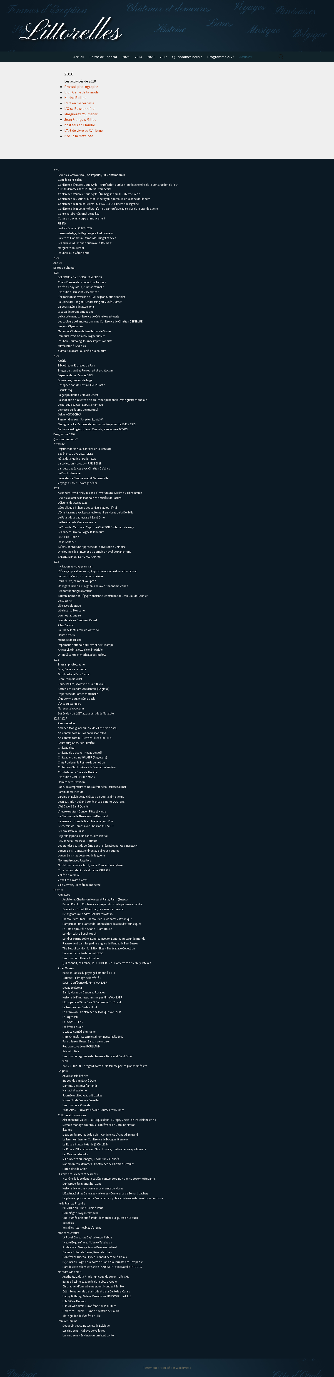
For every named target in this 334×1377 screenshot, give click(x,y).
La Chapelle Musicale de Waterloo (78, 630)
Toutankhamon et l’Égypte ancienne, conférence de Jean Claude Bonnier (102, 596)
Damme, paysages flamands (79, 1086)
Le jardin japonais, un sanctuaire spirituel (83, 836)
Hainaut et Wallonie (74, 1090)
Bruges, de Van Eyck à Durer (79, 1081)
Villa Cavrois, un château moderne (79, 885)
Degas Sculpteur (72, 988)
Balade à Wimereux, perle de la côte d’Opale (89, 1282)
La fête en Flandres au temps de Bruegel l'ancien (87, 238)
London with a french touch (79, 934)
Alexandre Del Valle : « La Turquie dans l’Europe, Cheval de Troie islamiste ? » (109, 1120)
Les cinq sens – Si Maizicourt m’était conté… (89, 1335)
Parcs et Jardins (67, 1321)
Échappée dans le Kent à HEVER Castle (81, 385)
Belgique (63, 1071)
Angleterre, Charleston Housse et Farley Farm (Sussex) (95, 899)
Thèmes (58, 890)
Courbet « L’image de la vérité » (81, 978)
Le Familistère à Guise (71, 831)
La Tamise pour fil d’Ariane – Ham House (87, 929)
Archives (245, 56)
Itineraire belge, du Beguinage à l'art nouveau (86, 233)
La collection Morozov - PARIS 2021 (79, 463)
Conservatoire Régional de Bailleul (79, 214)
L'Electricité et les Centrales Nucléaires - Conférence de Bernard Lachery (105, 1193)
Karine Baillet (75, 97)
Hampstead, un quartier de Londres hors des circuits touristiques (101, 924)
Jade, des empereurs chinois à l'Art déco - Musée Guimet (92, 787)
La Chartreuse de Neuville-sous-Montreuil (83, 816)
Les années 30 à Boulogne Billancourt (81, 532)
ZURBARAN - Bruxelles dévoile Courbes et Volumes (93, 1110)
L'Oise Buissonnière (69, 704)
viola (65, 1061)
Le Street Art (65, 601)
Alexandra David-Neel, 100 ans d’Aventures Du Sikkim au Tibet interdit (100, 493)
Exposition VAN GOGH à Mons (76, 777)
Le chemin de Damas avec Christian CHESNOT (86, 826)
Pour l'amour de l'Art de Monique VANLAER (84, 870)
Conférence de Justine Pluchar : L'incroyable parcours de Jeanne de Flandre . (104, 199)
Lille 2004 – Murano (74, 1301)
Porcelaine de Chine (74, 1169)
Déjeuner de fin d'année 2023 (75, 375)
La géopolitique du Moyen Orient (78, 395)
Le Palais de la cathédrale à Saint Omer (81, 517)
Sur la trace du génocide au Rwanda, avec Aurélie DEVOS (92, 429)
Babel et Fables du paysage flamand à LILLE (89, 973)
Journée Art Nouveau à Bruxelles (82, 1095)
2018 (56, 660)
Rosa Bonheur (66, 542)
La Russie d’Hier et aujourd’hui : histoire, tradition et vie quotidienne (104, 1149)
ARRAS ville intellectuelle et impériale (80, 650)
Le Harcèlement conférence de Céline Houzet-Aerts (88, 316)
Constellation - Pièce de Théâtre (77, 772)
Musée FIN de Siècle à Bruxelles (80, 1100)
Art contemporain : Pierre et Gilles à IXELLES (84, 738)
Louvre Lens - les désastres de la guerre (81, 855)
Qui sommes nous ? (187, 56)
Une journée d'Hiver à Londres (80, 958)
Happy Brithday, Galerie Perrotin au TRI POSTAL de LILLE (97, 1296)
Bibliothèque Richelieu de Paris (76, 365)
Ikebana (67, 1130)
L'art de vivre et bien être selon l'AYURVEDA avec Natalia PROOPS (102, 1267)
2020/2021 (59, 444)
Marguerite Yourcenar (80, 114)
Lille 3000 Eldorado (69, 606)
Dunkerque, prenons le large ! (76, 380)
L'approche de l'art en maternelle (78, 694)
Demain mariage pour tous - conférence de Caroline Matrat (98, 1125)
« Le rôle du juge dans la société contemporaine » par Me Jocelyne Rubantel (108, 1179)
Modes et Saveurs (68, 1233)
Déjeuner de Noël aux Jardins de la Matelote (84, 449)
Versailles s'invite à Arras (72, 880)
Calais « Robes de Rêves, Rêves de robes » (88, 1252)
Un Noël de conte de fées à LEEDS (82, 953)
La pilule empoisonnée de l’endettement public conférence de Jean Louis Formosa (112, 1198)
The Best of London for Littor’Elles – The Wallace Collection (98, 948)
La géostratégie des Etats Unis (76, 307)
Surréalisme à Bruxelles (72, 346)
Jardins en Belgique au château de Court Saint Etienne (91, 797)
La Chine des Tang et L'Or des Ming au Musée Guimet (90, 302)
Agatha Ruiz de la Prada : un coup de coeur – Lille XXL (95, 1277)
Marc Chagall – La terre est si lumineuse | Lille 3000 (92, 1037)
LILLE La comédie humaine (78, 1032)
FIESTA (62, 223)
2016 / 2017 (60, 718)
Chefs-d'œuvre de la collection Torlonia (82, 282)
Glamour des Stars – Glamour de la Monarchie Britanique (97, 919)
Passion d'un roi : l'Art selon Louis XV (80, 419)
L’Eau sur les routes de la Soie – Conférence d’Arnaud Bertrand (100, 1135)
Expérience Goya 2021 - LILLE (75, 454)
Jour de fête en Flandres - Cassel (77, 620)
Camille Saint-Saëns (70, 180)
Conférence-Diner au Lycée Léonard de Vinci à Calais (94, 1257)
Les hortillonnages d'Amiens (75, 591)
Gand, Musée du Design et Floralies (83, 992)
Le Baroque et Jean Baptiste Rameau (80, 405)
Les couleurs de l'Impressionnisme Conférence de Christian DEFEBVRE (100, 321)
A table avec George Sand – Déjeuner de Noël (89, 1247)
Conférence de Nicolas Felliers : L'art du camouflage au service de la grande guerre (108, 209)
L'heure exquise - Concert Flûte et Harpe (82, 811)
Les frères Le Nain (72, 1027)
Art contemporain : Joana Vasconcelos (82, 733)
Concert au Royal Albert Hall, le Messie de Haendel (93, 909)
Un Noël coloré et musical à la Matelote (82, 655)
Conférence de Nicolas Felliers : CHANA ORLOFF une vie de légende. (98, 204)
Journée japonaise (69, 615)
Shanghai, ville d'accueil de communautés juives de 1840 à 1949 (96, 424)
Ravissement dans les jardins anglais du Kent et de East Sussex (100, 943)
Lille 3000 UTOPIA (68, 537)
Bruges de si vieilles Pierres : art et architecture (85, 370)
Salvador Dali (70, 1051)
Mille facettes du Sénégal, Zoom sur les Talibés (90, 1159)
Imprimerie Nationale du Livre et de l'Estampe (85, 645)
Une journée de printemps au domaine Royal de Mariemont (94, 552)
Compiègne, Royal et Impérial (80, 1213)
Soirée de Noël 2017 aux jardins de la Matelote (86, 713)
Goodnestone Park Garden (74, 674)
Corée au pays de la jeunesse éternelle (81, 287)
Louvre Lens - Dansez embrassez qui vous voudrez (88, 851)
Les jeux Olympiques (70, 326)
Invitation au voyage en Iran (75, 566)
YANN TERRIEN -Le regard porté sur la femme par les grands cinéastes (104, 1066)
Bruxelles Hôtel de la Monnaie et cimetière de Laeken (90, 498)
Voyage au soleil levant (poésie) (77, 483)
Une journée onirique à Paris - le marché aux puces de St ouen (100, 1218)
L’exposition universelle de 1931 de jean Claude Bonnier (91, 297)
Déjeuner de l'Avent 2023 (72, 503)
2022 (163, 56)
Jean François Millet (80, 119)
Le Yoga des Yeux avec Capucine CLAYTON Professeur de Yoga (96, 527)
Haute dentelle (66, 635)
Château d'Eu (66, 748)
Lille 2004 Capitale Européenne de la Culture (89, 1306)
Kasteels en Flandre (79, 125)
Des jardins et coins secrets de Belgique (86, 1326)
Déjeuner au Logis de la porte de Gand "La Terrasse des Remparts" (102, 1262)
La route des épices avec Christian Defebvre (84, 468)
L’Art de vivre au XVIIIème (83, 130)
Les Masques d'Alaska (75, 1154)
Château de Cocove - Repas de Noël (80, 753)
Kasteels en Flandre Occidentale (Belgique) (83, 689)
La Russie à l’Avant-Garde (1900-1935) (85, 1144)
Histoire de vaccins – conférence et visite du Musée (92, 1188)
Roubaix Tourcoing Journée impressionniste (85, 341)
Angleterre (64, 895)
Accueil (78, 56)
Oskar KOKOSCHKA (69, 414)
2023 (151, 56)
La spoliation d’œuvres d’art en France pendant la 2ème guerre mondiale (102, 400)
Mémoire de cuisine (69, 640)
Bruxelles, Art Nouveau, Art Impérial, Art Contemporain (91, 175)
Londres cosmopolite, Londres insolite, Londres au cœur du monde (103, 939)
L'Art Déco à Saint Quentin (74, 806)
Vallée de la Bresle (69, 875)
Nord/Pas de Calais (69, 1272)
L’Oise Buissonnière (79, 108)
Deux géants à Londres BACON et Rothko (87, 914)
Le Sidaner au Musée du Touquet (77, 841)
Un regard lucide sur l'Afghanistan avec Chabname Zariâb (93, 586)
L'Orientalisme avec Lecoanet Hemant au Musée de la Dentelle (95, 512)
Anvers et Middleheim (75, 1076)
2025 (126, 56)
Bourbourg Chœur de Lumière (76, 743)
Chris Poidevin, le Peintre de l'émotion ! (82, 762)
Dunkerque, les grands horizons (81, 1184)
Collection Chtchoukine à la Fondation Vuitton (87, 767)
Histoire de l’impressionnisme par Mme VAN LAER (92, 997)
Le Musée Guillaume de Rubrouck (78, 410)
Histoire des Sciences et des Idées (77, 1174)
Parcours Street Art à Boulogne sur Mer (81, 336)
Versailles (68, 1223)
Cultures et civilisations (72, 1115)
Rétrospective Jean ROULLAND (81, 1046)
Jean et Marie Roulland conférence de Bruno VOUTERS (91, 802)
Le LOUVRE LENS (72, 1022)
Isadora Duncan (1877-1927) (75, 228)
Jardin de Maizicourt (70, 792)
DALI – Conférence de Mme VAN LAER (84, 983)
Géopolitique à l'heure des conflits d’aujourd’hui (87, 508)
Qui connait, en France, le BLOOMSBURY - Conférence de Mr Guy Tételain (106, 963)
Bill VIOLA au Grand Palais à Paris (82, 1208)
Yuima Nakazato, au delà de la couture (82, 351)
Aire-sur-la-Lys (66, 723)
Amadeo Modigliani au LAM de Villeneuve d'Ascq (87, 728)
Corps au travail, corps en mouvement (81, 218)
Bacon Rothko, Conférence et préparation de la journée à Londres (102, 904)
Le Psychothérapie (69, 473)
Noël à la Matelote (78, 136)
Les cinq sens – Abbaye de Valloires (83, 1331)
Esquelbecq (65, 390)
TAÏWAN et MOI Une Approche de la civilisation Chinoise (91, 547)
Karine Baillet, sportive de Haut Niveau (81, 684)
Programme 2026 (220, 56)
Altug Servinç (66, 625)
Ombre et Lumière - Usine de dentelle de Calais (90, 1311)
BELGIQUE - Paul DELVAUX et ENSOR (80, 277)
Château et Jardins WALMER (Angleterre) (82, 757)
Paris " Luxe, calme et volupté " (77, 581)
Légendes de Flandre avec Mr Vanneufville (83, 478)
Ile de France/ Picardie (71, 1203)
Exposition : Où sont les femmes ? (78, 292)
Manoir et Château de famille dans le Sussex (84, 331)
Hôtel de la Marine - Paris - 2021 (77, 459)
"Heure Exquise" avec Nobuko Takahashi (87, 1242)
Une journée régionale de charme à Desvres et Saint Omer (97, 1056)
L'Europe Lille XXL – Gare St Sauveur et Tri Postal (91, 1002)
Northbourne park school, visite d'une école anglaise (90, 865)
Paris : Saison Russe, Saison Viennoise (85, 1041)
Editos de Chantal (103, 56)
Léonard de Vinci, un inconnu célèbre (80, 576)
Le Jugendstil (70, 1017)
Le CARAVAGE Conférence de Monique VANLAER (91, 1012)
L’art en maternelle (79, 103)
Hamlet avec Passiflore (71, 782)
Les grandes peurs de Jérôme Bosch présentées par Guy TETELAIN (97, 846)
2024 (138, 56)
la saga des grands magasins (75, 312)
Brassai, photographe (81, 86)
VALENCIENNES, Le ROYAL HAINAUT (80, 557)
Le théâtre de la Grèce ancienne (77, 522)
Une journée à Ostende (76, 1105)
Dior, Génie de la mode (81, 92)
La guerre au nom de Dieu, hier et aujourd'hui (86, 821)
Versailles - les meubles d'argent (81, 1228)
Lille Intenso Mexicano (71, 610)
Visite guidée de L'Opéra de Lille (81, 1316)
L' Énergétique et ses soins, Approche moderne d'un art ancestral (97, 571)
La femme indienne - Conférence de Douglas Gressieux (95, 1139)
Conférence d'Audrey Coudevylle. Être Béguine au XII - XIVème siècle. (99, 194)
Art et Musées (66, 968)
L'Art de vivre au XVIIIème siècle (76, 699)
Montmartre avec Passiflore (74, 860)
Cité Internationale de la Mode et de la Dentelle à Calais (96, 1291)
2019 (56, 562)
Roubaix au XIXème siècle (73, 253)
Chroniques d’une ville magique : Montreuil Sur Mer (93, 1286)
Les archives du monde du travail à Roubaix (85, 243)
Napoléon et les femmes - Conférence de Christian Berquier (98, 1164)
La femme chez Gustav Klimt (79, 1007)
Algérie (62, 361)
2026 (56, 258)
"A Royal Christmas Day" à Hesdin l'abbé (87, 1237)
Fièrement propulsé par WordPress (167, 1368)
